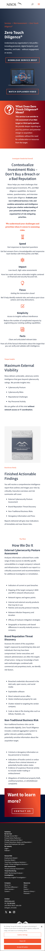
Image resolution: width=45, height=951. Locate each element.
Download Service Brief (22, 60)
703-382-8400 (11, 903)
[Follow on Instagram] (14, 912)
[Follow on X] (6, 912)
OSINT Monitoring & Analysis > (13, 873)
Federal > (7, 850)
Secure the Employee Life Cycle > (14, 844)
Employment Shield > (11, 858)
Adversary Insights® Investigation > (15, 877)
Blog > (26, 887)
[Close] (41, 926)
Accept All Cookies (22, 947)
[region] (22, 937)
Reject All (22, 941)
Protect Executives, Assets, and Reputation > (18, 842)
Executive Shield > (10, 860)
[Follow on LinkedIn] (10, 912)
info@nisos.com (9, 901)
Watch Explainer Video (22, 91)
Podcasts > (27, 893)
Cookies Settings (22, 935)
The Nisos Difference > (11, 887)
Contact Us (22, 811)
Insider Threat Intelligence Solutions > (16, 864)
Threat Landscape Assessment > (14, 869)
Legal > (6, 848)
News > (26, 885)
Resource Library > (29, 891)
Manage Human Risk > (11, 836)
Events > (26, 889)
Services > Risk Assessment (15, 23)
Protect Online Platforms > (12, 838)
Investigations (9, 875)
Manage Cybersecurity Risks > (13, 840)
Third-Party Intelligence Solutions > (15, 862)
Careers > (7, 891)
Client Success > (9, 889)
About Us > (7, 885)
